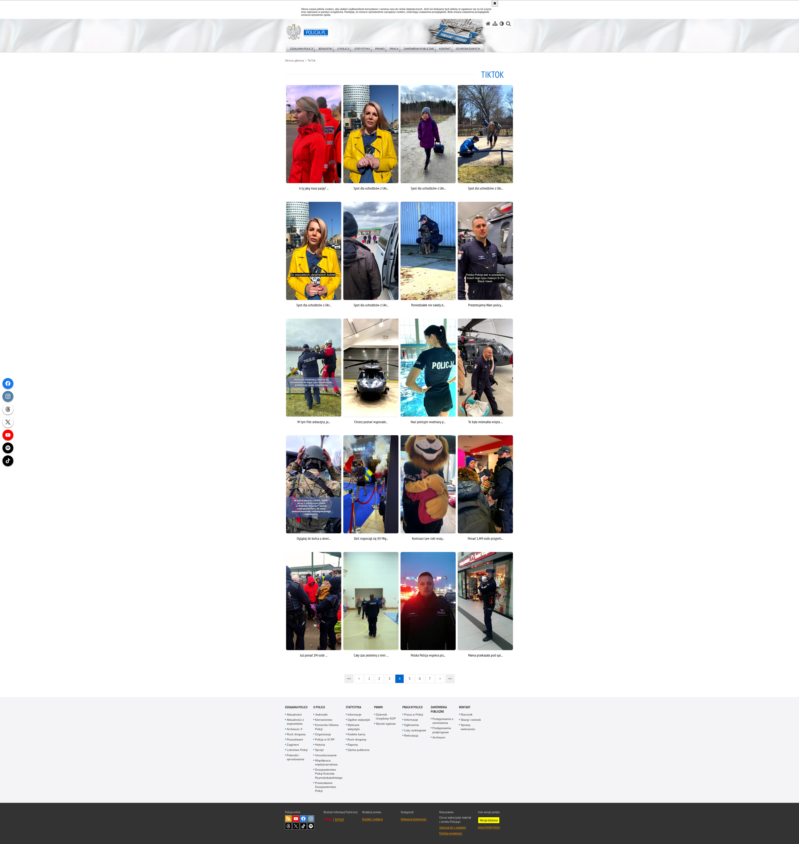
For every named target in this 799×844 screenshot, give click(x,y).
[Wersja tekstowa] (502, 23)
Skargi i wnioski (471, 719)
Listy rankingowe (415, 730)
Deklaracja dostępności (414, 819)
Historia (320, 744)
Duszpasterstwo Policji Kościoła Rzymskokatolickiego (328, 773)
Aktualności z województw (295, 721)
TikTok (311, 60)
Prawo (378, 707)
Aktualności (294, 714)
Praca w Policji (412, 707)
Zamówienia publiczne (439, 709)
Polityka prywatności (450, 833)
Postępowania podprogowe (441, 730)
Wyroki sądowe (386, 723)
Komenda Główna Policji (327, 727)
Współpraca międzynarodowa (326, 762)
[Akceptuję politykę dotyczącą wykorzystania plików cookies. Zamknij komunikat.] (495, 3)
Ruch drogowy (296, 734)
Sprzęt (319, 750)
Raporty (352, 744)
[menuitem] (301, 47)
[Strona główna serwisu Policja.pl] (488, 23)
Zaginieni (293, 744)
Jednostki (321, 714)
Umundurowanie (326, 755)
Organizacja (323, 734)
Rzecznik (467, 714)
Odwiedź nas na (296, 818)
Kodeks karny (356, 734)
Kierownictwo (323, 719)
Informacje (354, 714)
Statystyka (353, 707)
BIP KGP (339, 819)
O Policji (319, 707)
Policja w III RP (325, 739)
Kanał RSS (288, 818)
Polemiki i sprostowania (295, 757)
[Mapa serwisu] (495, 23)
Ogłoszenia (411, 725)
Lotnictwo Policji (297, 750)
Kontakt (464, 707)
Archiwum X (294, 729)
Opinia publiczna (358, 750)
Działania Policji (296, 707)
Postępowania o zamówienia (442, 720)
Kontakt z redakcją (372, 819)
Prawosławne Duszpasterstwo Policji (325, 786)
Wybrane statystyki (353, 727)
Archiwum (438, 737)
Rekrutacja (411, 735)
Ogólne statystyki (358, 719)
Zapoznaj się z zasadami (452, 827)
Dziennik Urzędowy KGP (386, 716)
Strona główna (294, 60)
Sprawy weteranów (468, 727)
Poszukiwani (295, 739)
